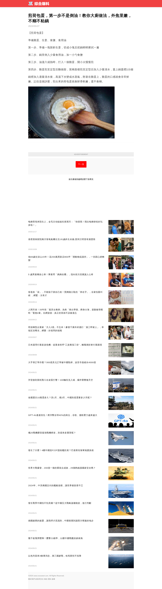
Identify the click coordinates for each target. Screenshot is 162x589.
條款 (45, 579)
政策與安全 (39, 579)
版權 (53, 579)
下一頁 (81, 164)
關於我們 (31, 579)
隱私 (49, 579)
